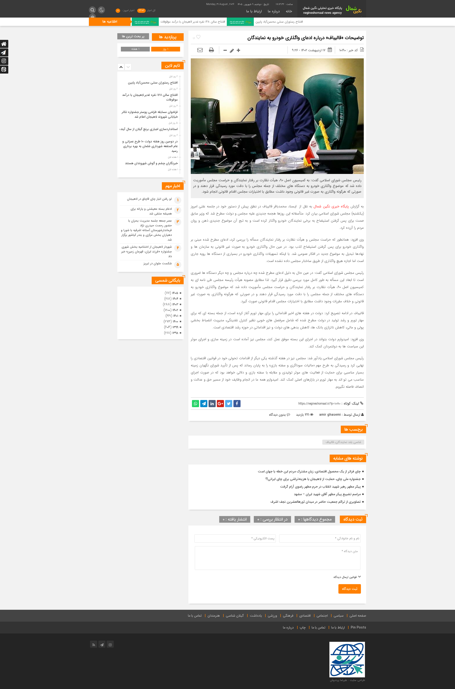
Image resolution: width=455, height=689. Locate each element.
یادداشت (256, 615)
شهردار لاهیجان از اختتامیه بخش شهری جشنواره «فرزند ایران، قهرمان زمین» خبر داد (146, 251)
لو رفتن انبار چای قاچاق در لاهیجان (149, 198)
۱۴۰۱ (175, 315)
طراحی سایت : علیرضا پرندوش (347, 680)
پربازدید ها (168, 37)
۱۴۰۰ (175, 321)
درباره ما (274, 11)
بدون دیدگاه (277, 414)
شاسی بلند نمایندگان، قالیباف (343, 442)
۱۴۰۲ (175, 310)
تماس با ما (195, 615)
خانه (289, 11)
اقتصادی (305, 615)
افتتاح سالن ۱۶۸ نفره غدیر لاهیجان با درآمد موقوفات (223, 21)
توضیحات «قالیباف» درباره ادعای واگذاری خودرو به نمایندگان (305, 38)
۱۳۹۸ (175, 333)
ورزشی (272, 615)
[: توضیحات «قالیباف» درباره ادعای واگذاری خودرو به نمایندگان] (200, 50)
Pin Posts (358, 627)
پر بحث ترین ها (133, 36)
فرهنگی (288, 615)
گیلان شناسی (235, 615)
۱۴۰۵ (175, 293)
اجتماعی (322, 615)
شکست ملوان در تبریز (158, 263)
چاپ (303, 627)
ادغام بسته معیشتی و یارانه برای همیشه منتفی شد (151, 211)
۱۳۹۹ (175, 327)
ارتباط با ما (254, 11)
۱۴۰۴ (175, 298)
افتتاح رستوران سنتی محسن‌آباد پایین (310, 21)
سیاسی (339, 615)
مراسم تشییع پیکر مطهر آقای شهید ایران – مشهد (327, 494)
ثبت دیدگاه (349, 588)
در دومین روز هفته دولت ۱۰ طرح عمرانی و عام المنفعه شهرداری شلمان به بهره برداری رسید (150, 146)
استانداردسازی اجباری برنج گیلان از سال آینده (148, 129)
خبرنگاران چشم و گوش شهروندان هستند (151, 163)
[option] (150, 81)
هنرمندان (214, 615)
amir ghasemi (330, 414)
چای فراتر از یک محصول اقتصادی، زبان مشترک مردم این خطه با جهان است (309, 471)
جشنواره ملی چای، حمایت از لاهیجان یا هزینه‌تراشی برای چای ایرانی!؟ (313, 479)
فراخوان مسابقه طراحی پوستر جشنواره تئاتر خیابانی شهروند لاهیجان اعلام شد (150, 114)
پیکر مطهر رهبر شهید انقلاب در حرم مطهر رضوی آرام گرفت (320, 486)
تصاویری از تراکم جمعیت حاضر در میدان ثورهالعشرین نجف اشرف (315, 501)
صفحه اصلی (358, 615)
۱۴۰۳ (175, 304)
